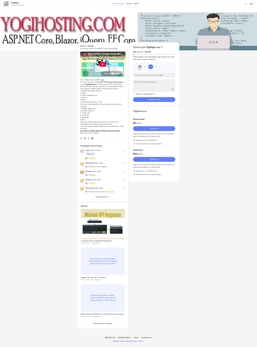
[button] (117, 3)
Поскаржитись (146, 337)
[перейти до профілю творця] (6, 3)
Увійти (251, 4)
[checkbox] (142, 94)
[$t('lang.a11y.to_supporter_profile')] (86, 158)
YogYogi (14, 2)
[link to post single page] (102, 227)
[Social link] (81, 138)
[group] (154, 132)
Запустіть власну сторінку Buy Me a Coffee (128, 341)
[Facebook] (92, 138)
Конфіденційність (124, 337)
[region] (154, 73)
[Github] (85, 138)
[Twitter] (89, 138)
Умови (136, 337)
